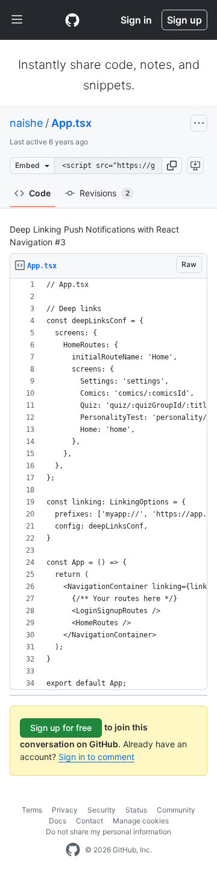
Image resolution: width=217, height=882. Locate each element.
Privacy (65, 809)
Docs (57, 820)
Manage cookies (141, 820)
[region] (108, 484)
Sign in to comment (96, 757)
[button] (172, 165)
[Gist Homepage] (72, 20)
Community (176, 809)
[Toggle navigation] (17, 20)
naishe (26, 123)
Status (136, 809)
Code (40, 193)
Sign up (184, 20)
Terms (32, 809)
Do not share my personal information (108, 831)
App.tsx (71, 123)
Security (101, 809)
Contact (89, 820)
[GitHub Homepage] (73, 850)
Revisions (105, 193)
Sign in (136, 20)
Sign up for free (61, 728)
